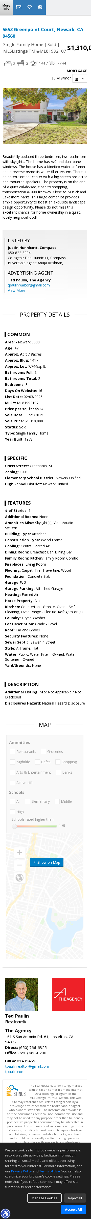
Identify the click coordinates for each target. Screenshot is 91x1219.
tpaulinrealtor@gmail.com (29, 285)
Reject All (75, 1198)
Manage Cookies (44, 1198)
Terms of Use (49, 1171)
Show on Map (48, 862)
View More (16, 290)
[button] (5, 1213)
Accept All (73, 1209)
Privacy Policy (21, 1171)
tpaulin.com (15, 1071)
